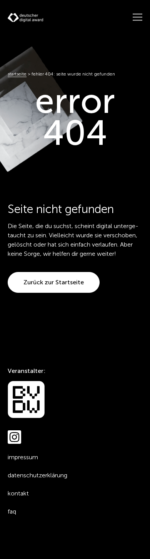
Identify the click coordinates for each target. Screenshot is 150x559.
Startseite (17, 74)
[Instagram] (14, 437)
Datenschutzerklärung (37, 475)
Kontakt (18, 493)
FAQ (12, 511)
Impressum (23, 457)
